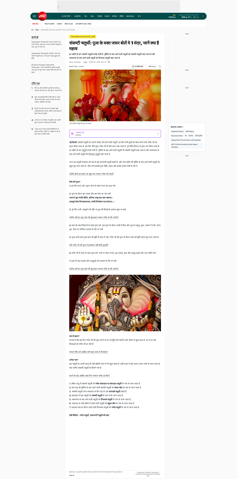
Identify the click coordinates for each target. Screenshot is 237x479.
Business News (177, 136)
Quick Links (176, 127)
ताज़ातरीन (77, 16)
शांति (113, 340)
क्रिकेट (100, 16)
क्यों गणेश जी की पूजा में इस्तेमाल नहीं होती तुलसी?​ (89, 245)
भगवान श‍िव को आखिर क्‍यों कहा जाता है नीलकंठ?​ (88, 352)
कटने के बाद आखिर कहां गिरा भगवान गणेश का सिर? (89, 375)
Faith (85, 62)
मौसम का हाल (69, 24)
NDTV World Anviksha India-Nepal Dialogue (184, 145)
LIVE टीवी (66, 16)
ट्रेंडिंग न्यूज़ (35, 83)
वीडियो (122, 16)
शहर (92, 16)
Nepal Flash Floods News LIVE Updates (186, 140)
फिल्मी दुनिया (198, 136)
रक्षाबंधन (59, 24)
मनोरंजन (114, 16)
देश (86, 16)
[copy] (160, 66)
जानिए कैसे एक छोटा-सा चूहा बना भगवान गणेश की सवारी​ (91, 174)
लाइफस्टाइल (130, 16)
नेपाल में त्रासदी (49, 24)
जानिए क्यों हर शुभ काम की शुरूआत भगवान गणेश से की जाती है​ (93, 217)
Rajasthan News (177, 131)
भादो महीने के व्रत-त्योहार (83, 24)
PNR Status (190, 131)
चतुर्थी (84, 150)
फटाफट (107, 16)
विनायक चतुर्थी (94, 154)
